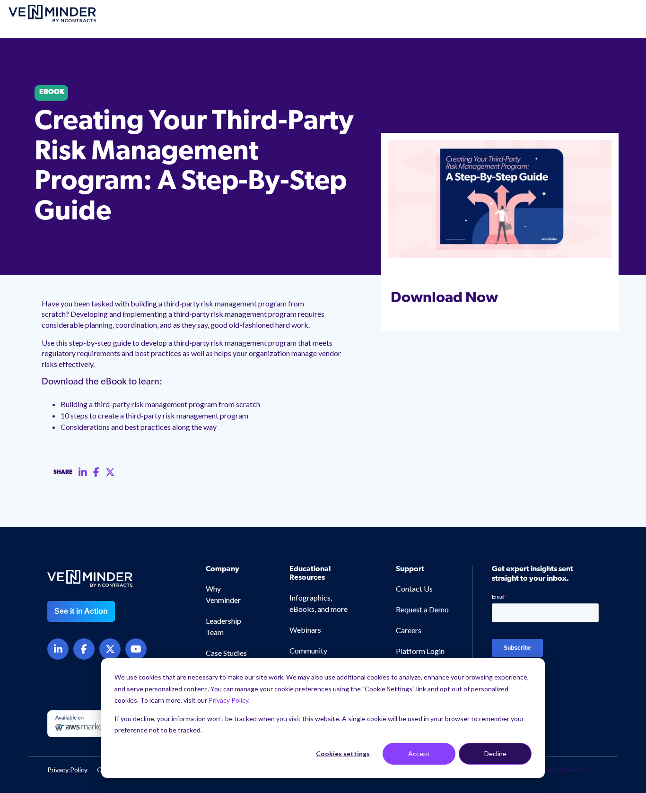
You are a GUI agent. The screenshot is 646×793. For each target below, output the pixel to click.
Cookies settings (343, 753)
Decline (495, 753)
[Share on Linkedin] (83, 472)
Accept (419, 753)
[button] (603, 759)
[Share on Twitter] (110, 472)
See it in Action (81, 611)
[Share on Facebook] (96, 472)
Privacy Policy (228, 700)
